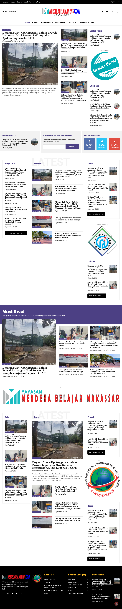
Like (89, 139)
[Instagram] (8, 593)
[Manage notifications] (116, 604)
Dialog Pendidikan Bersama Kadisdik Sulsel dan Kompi (16, 210)
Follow (102, 139)
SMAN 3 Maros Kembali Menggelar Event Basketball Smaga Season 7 (15, 221)
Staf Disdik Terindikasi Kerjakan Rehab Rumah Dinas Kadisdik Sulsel (74, 72)
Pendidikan (36, 227)
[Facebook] (102, 11)
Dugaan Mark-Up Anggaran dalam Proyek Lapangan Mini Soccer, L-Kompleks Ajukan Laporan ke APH (29, 35)
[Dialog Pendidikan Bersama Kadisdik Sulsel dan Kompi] (42, 222)
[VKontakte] (16, 593)
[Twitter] (107, 11)
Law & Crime (7, 30)
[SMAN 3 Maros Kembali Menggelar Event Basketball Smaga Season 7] (42, 237)
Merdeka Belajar (7, 41)
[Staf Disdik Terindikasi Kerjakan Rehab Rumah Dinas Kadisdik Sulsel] (74, 62)
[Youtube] (111, 11)
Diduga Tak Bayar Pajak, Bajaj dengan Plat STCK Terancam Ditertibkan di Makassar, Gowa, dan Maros (73, 98)
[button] (117, 12)
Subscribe (72, 147)
